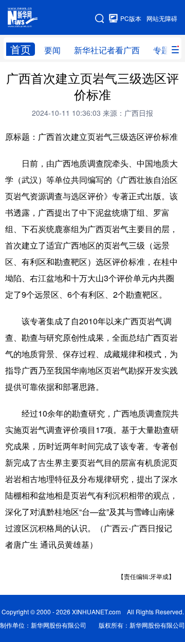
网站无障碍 (161, 18)
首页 (20, 49)
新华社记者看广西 (107, 50)
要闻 (52, 50)
